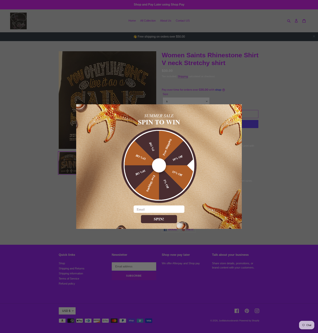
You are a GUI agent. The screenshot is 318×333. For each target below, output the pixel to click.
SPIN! (159, 219)
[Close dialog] (237, 109)
